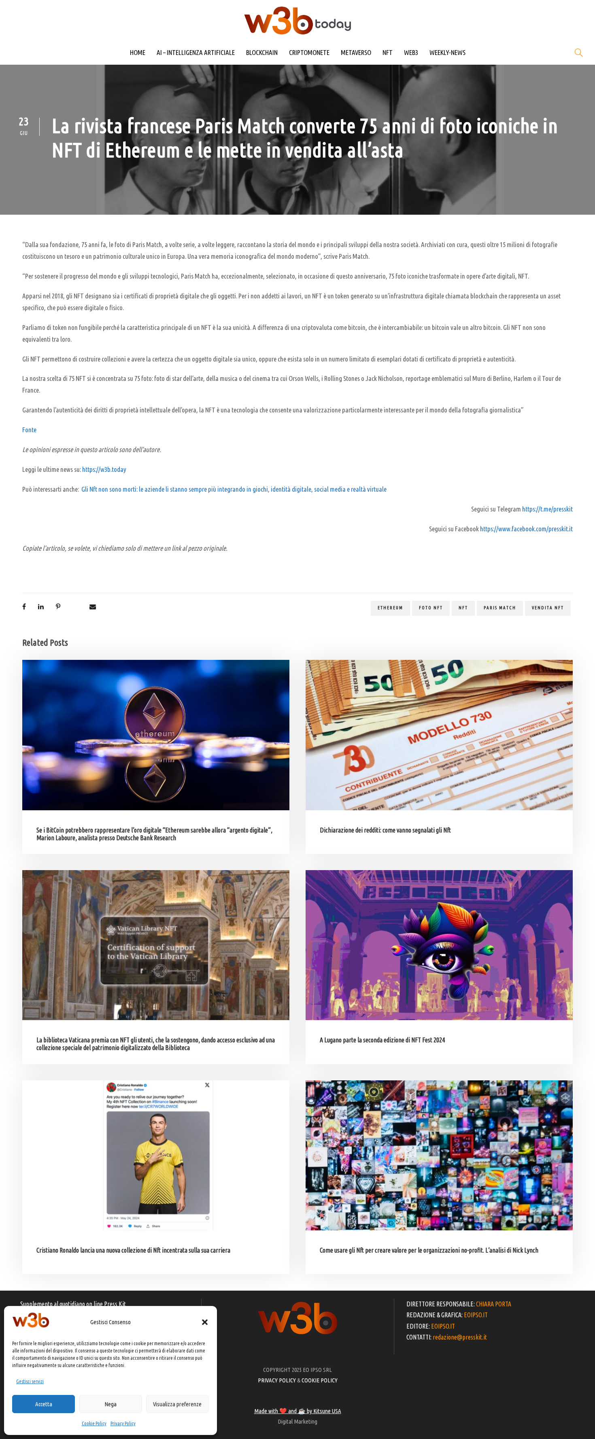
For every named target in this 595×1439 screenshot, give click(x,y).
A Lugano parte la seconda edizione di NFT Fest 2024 (382, 1040)
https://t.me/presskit (547, 509)
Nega (110, 1404)
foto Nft (431, 607)
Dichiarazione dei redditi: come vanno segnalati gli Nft (385, 830)
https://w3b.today (104, 469)
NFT (387, 52)
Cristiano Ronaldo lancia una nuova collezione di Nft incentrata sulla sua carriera (133, 1250)
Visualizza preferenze (177, 1404)
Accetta (43, 1404)
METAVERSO (356, 52)
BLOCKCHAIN (262, 52)
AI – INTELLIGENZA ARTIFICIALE (196, 52)
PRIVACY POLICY (277, 1380)
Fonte (29, 429)
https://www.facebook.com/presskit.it (526, 528)
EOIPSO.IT (476, 1315)
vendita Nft (548, 607)
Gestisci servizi (30, 1381)
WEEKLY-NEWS (447, 52)
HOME (137, 52)
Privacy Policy (123, 1423)
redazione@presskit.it (460, 1337)
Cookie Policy (94, 1423)
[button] (205, 1322)
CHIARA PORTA (493, 1304)
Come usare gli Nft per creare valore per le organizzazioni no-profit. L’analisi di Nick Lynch (429, 1250)
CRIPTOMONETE (309, 52)
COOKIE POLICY (320, 1380)
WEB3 (411, 52)
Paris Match (500, 607)
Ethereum (390, 607)
